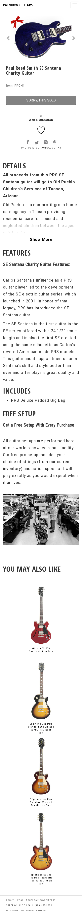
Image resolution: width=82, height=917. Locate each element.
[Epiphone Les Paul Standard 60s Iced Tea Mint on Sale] (41, 766)
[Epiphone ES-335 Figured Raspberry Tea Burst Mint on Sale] (41, 841)
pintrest (41, 910)
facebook (12, 910)
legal (19, 900)
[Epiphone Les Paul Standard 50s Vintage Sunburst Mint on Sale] (41, 690)
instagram (27, 910)
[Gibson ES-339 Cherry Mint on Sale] (40, 615)
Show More (41, 239)
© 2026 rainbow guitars (40, 900)
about (10, 900)
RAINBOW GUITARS (18, 5)
